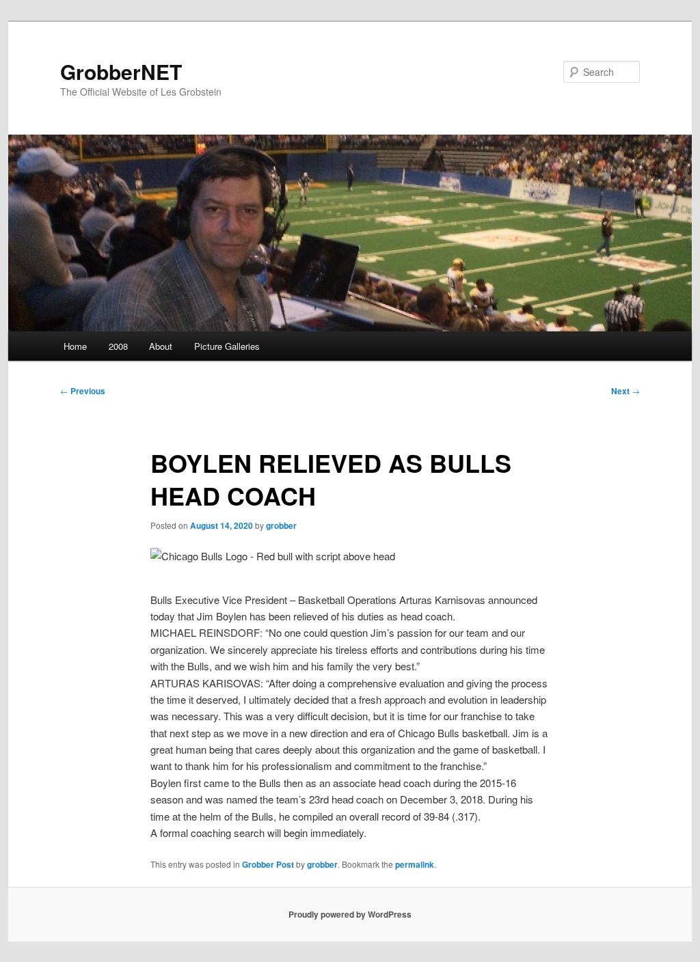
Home (75, 346)
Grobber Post (268, 864)
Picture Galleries (227, 346)
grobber (281, 525)
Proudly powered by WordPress (350, 914)
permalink (414, 864)
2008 (118, 346)
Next (625, 391)
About (160, 346)
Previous (82, 391)
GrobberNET (121, 71)
